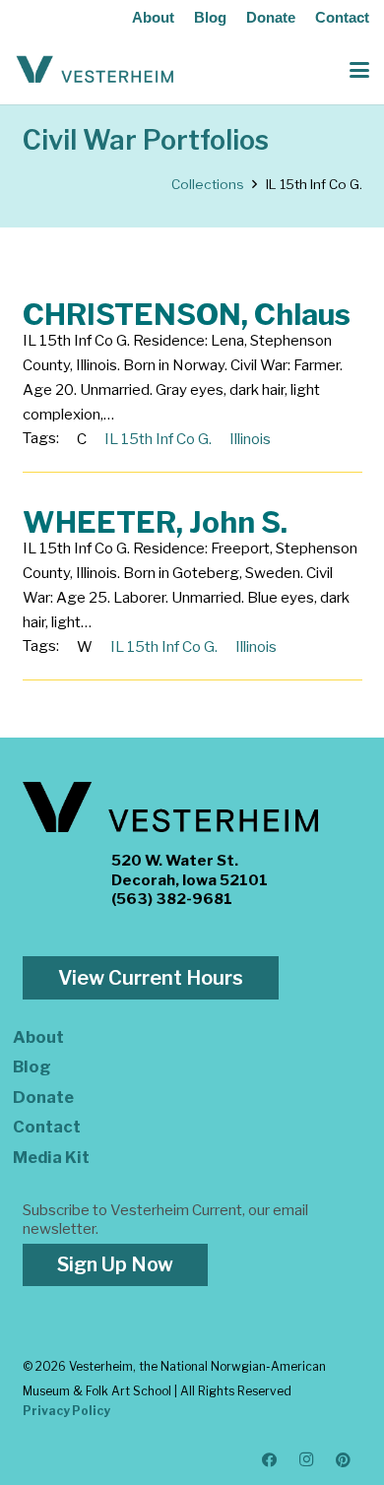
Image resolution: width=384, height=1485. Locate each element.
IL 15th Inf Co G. (158, 439)
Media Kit (51, 1157)
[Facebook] (269, 1460)
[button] (359, 70)
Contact (342, 17)
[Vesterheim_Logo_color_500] (95, 70)
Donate (270, 17)
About (153, 17)
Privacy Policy (66, 1410)
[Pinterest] (343, 1460)
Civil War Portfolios (146, 140)
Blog (210, 17)
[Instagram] (307, 1460)
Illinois (250, 439)
